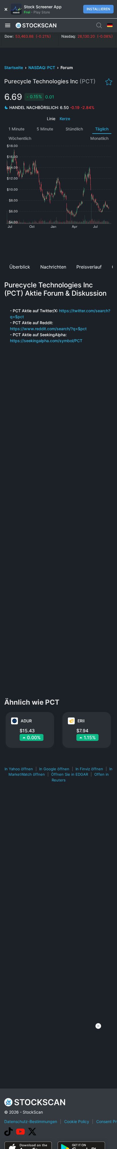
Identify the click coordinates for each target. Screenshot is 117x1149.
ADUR (26, 720)
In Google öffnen (54, 769)
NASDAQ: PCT (42, 67)
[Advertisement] (58, 244)
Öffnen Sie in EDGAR (69, 774)
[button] (7, 25)
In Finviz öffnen (89, 769)
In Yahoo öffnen (19, 769)
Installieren (98, 9)
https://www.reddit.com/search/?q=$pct (48, 328)
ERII (81, 720)
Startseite (14, 67)
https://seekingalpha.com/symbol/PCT (46, 340)
